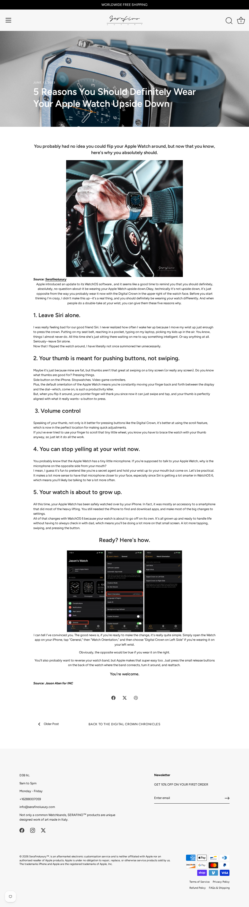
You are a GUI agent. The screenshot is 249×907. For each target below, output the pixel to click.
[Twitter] (43, 830)
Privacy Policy (221, 881)
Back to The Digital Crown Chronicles (124, 724)
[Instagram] (32, 830)
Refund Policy (197, 887)
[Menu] (8, 20)
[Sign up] (227, 798)
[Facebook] (21, 830)
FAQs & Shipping (219, 887)
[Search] (229, 21)
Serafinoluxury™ (39, 856)
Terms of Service (199, 881)
